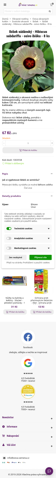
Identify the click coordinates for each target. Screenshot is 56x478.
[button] (28, 173)
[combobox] (26, 11)
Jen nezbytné (15, 257)
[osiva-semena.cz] (28, 4)
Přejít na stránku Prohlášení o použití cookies (28, 262)
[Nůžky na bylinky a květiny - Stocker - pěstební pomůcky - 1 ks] (14, 281)
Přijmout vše (40, 257)
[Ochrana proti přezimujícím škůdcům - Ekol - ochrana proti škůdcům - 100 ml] (41, 281)
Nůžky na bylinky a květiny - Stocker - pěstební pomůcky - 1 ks (14, 301)
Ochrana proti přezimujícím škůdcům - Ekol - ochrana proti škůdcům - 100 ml (42, 301)
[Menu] (5, 4)
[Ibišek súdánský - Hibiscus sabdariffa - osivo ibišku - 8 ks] (28, 66)
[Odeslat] (49, 11)
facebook (28, 347)
